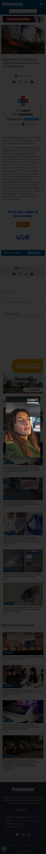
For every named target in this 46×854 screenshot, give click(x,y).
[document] (23, 427)
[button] (36, 400)
